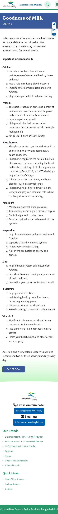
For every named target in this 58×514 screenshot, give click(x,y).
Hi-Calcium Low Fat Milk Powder (20, 446)
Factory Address (12, 484)
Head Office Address (14, 479)
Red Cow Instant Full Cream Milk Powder (24, 441)
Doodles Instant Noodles (16, 460)
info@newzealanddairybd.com (29, 422)
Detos (8, 456)
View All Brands (12, 465)
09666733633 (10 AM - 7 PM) (29, 410)
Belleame (9, 451)
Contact (8, 489)
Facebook (13, 369)
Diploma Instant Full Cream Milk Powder (24, 436)
